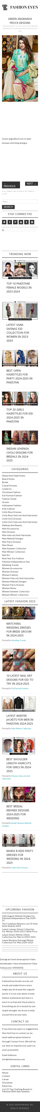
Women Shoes (9, 588)
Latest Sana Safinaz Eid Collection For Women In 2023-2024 (17, 332)
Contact (6, 1076)
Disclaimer (7, 1082)
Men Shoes (7, 545)
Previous (9, 185)
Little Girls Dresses (11, 518)
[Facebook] (10, 222)
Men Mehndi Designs (12, 538)
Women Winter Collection (15, 594)
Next (31, 183)
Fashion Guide (9, 498)
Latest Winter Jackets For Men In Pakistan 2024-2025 (19, 719)
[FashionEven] (20, 7)
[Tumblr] (26, 222)
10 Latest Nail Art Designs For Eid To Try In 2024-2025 (19, 679)
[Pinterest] (15, 222)
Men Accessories (10, 528)
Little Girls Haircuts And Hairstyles (19, 522)
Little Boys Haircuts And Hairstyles (19, 515)
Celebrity (7, 488)
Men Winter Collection (13, 551)
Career (5, 1079)
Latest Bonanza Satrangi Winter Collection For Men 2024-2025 (18, 941)
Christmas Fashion (11, 492)
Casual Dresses (9, 485)
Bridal (5, 482)
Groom (5, 502)
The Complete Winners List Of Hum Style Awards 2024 (20, 924)
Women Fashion (10, 575)
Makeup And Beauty (12, 525)
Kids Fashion (8, 508)
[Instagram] (32, 222)
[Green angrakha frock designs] (20, 68)
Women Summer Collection (15, 591)
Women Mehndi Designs (14, 581)
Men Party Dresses (11, 541)
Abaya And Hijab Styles (13, 475)
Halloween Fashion (11, 505)
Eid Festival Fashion (12, 495)
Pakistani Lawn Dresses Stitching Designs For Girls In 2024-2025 (20, 28)
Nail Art (6, 555)
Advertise (7, 1086)
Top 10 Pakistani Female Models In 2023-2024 (19, 287)
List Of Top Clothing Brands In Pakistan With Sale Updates (17, 1090)
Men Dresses (8, 532)
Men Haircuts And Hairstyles (16, 535)
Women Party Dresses (13, 584)
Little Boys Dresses (11, 512)
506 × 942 (26, 26)
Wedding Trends (10, 565)
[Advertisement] (20, 118)
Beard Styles (8, 479)
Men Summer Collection (14, 548)
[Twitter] (4, 222)
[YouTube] (21, 222)
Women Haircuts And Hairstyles (18, 578)
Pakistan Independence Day (16, 561)
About (5, 1072)
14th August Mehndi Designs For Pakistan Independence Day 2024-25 (19, 918)
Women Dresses (10, 571)
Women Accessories (12, 568)
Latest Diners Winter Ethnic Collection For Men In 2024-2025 (19, 935)
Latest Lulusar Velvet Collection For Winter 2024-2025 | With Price (19, 930)
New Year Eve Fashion (13, 558)
